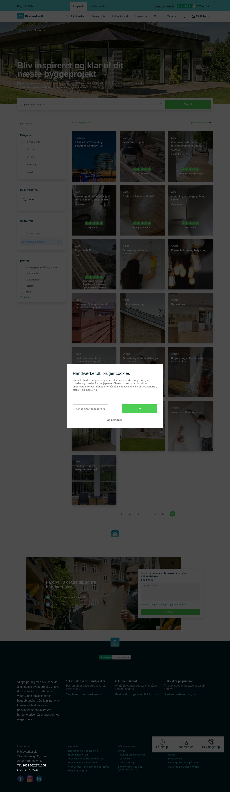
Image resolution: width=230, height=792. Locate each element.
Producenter (34, 141)
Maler (29, 291)
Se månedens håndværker (83, 762)
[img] (183, 16)
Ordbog (31, 164)
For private (78, 6)
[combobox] (41, 200)
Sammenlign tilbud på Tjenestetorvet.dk (130, 768)
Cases (30, 149)
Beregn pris (98, 16)
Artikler (31, 157)
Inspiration (141, 16)
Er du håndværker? (78, 754)
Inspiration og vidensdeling (83, 750)
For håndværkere (99, 6)
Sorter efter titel (199, 122)
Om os (158, 16)
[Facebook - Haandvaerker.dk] (22, 779)
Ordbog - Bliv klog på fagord (184, 762)
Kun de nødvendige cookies (90, 408)
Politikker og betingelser (131, 754)
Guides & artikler (177, 750)
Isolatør (30, 285)
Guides (31, 172)
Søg (186, 104)
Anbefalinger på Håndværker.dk (86, 758)
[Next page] (172, 513)
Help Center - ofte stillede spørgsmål (88, 766)
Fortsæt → (170, 611)
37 (163, 513)
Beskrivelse (147, 579)
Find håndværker (75, 16)
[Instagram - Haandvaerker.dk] (31, 779)
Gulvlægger (32, 279)
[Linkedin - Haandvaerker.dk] (40, 779)
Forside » (23, 30)
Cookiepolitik (125, 758)
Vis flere (24, 297)
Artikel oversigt (126, 762)
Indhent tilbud (120, 16)
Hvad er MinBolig (77, 770)
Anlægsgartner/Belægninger (42, 267)
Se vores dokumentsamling (183, 766)
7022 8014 (29, 765)
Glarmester (32, 273)
